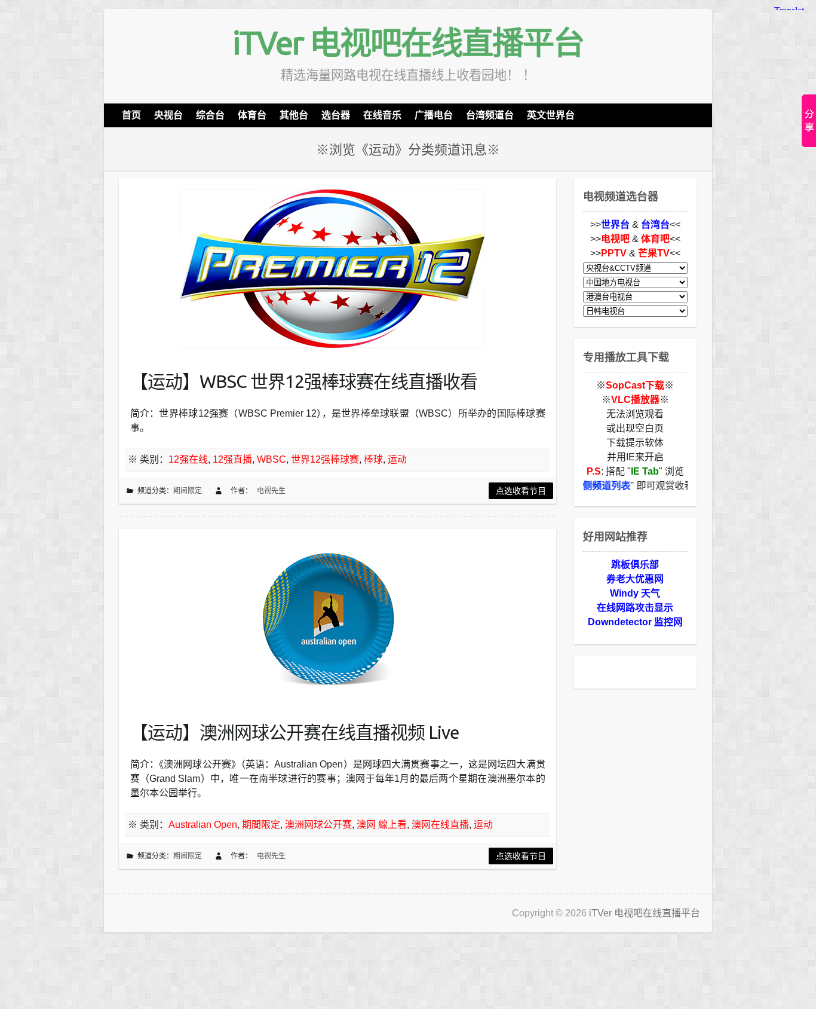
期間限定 (261, 825)
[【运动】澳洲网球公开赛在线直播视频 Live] (328, 618)
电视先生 (271, 491)
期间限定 (187, 491)
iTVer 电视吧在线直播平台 (408, 42)
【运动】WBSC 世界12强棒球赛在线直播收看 (303, 381)
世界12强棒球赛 (325, 459)
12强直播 (232, 459)
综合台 (210, 115)
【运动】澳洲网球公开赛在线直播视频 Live (294, 732)
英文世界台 (551, 115)
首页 (131, 115)
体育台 (252, 115)
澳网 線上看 (382, 825)
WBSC (271, 459)
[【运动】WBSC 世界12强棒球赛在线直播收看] (328, 267)
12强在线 (188, 459)
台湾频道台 (490, 115)
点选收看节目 (521, 491)
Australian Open (202, 825)
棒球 (373, 459)
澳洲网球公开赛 (318, 825)
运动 (397, 459)
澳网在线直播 (440, 825)
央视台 (168, 115)
